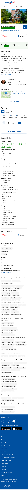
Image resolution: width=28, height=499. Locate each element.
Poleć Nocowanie (5, 446)
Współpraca (4, 449)
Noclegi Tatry (21, 356)
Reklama (3, 452)
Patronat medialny (6, 460)
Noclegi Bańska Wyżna (16, 314)
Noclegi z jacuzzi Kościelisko (8, 391)
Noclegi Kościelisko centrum (8, 400)
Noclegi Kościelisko (6, 281)
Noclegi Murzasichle (17, 288)
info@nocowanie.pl (22, 84)
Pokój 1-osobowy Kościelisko (8, 407)
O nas (2, 440)
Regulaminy (4, 475)
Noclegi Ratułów (22, 304)
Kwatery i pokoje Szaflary (7, 347)
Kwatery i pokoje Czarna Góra (8, 344)
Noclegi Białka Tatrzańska (7, 283)
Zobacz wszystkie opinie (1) (14, 132)
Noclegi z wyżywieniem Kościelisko (9, 381)
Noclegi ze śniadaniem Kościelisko (9, 384)
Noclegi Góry (4, 356)
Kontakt (3, 434)
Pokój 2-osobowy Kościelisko (8, 409)
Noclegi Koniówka (5, 309)
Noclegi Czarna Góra (6, 295)
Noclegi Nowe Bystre (14, 307)
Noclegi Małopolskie (6, 397)
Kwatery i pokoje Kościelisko (10, 6)
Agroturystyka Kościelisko (7, 372)
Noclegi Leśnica (5, 304)
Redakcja (3, 466)
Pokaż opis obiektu (6, 74)
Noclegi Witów (16, 295)
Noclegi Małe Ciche (6, 300)
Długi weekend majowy (6, 479)
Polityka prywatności (6, 472)
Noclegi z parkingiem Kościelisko (8, 386)
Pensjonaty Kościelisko (6, 367)
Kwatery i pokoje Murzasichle (8, 337)
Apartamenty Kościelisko (7, 363)
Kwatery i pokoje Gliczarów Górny (9, 349)
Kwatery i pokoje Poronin (7, 332)
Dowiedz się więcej (6, 272)
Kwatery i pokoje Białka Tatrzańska (9, 328)
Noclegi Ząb (4, 290)
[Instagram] (14, 421)
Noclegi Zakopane (16, 281)
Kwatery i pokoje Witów (21, 344)
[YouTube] (8, 421)
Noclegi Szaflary (5, 297)
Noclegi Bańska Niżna (18, 302)
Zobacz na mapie (14, 101)
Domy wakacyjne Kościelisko (19, 367)
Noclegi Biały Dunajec (6, 288)
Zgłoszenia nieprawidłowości (8, 457)
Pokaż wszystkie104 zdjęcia (8, 21)
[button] (6, 93)
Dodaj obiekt (4, 463)
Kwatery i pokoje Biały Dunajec (8, 335)
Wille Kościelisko (15, 365)
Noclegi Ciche (14, 304)
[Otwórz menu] (2, 2)
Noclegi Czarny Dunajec (7, 302)
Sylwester (14, 479)
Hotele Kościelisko (16, 370)
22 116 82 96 (11, 84)
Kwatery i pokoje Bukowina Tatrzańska (9, 330)
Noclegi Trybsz (5, 307)
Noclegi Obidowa (5, 314)
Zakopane (13, 481)
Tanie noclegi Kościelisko (18, 397)
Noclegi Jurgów (15, 293)
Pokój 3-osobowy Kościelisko (8, 411)
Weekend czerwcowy (6, 481)
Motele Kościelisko (6, 370)
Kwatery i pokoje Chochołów (8, 339)
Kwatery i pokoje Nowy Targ (7, 342)
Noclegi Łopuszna (5, 312)
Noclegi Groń (14, 309)
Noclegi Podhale (13, 356)
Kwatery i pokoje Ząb (20, 337)
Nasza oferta (4, 443)
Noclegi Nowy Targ (6, 293)
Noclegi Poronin (19, 285)
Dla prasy (3, 469)
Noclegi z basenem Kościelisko (8, 379)
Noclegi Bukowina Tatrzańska (8, 285)
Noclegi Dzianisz (15, 300)
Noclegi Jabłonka (15, 312)
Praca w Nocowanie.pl (7, 454)
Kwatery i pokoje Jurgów (20, 342)
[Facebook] (3, 421)
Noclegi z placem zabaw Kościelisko (9, 388)
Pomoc (3, 437)
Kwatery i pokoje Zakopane (7, 325)
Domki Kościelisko (5, 365)
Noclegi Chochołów (13, 290)
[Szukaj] (25, 2)
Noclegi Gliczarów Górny (16, 297)
